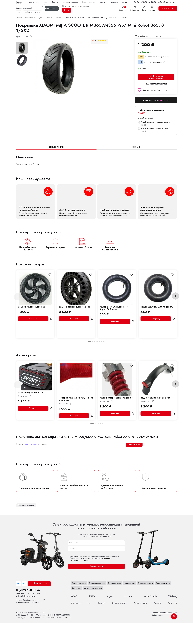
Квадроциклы (129, 583)
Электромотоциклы (145, 583)
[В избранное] (49, 274)
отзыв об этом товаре (32, 444)
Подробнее (35, 201)
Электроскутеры (114, 583)
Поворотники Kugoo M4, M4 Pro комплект (76, 399)
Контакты (114, 2)
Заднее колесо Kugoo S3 (31, 306)
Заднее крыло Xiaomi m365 (155, 397)
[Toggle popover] (174, 616)
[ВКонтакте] (18, 583)
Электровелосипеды (97, 583)
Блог (45, 2)
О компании (34, 2)
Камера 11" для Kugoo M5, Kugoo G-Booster (114, 308)
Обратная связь (39, 583)
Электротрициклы (163, 583)
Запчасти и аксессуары (93, 588)
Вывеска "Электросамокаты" (30, 601)
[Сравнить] (51, 318)
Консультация (168, 8)
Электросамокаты (79, 583)
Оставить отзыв (134, 444)
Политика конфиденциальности (164, 612)
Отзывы (103, 2)
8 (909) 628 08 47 (28, 590)
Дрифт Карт (76, 588)
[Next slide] (175, 296)
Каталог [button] (48, 8)
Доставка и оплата (70, 2)
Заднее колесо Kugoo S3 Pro (74, 306)
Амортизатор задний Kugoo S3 (116, 397)
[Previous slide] (17, 296)
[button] (145, 2)
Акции (124, 2)
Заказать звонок (96, 566)
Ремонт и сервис (89, 2)
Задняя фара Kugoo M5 (30, 392)
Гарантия (55, 2)
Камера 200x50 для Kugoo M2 (157, 306)
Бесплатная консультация (156, 83)
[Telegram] (24, 583)
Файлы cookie (157, 615)
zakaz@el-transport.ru (26, 596)
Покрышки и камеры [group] (26, 505)
